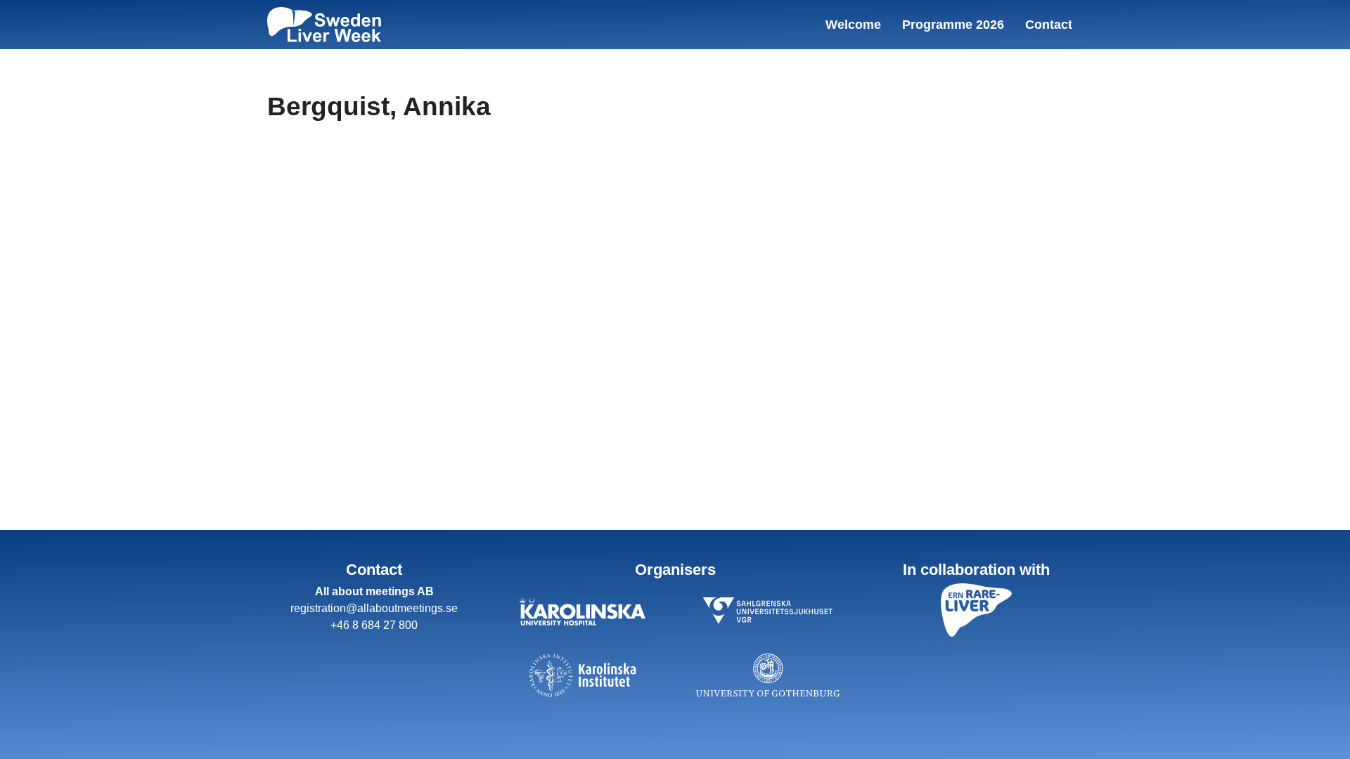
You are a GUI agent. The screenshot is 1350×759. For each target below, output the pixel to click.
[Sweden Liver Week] (324, 24)
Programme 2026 (953, 25)
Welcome (853, 25)
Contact (1048, 25)
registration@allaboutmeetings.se (374, 608)
